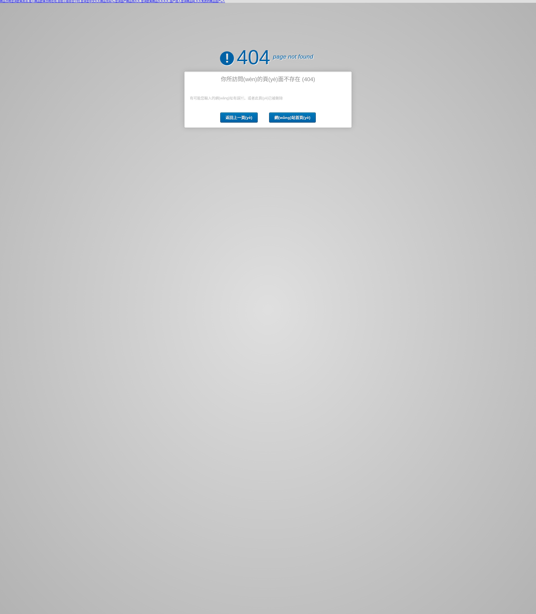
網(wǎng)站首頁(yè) (292, 117)
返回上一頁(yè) (239, 117)
